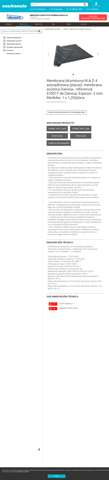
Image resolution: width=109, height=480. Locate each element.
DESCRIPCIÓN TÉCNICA (60, 242)
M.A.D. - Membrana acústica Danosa (77, 29)
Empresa (8, 24)
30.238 (74, 9)
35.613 (92, 9)
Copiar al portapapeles (58, 143)
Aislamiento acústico (52, 29)
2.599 (55, 9)
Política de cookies (23, 471)
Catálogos (38, 24)
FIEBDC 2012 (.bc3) (57, 128)
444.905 (38, 9)
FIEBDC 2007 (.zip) (80, 128)
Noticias (84, 24)
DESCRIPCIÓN (54, 153)
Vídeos (68, 24)
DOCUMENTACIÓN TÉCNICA (62, 296)
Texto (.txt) (81, 136)
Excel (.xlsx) (57, 136)
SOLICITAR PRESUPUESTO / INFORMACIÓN (66, 112)
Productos (24, 24)
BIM (53, 24)
